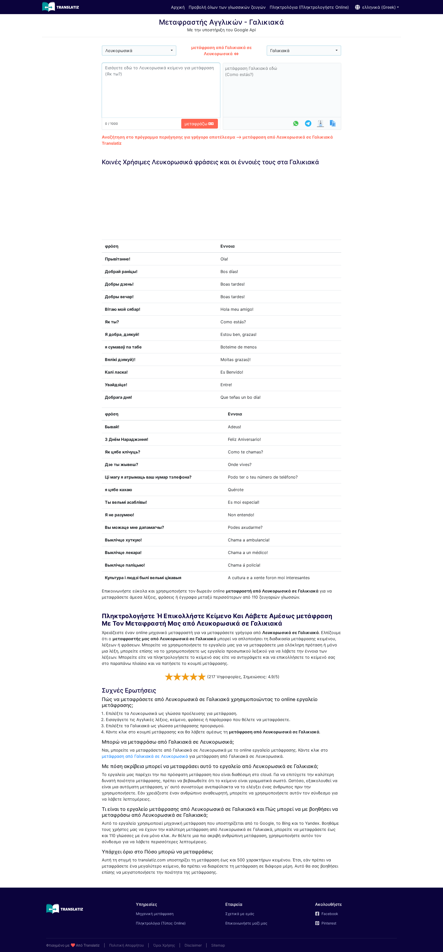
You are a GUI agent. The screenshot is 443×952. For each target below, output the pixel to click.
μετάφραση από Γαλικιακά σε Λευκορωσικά (145, 756)
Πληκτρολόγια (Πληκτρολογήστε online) (309, 7)
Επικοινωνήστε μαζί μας (246, 923)
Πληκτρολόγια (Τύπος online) (161, 923)
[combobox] (139, 50)
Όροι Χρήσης (164, 945)
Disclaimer (193, 945)
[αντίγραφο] (333, 123)
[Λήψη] (320, 123)
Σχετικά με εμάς (239, 913)
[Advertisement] (72, 118)
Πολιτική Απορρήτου (126, 945)
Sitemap (218, 945)
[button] (376, 7)
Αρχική (178, 7)
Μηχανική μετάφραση (162, 913)
